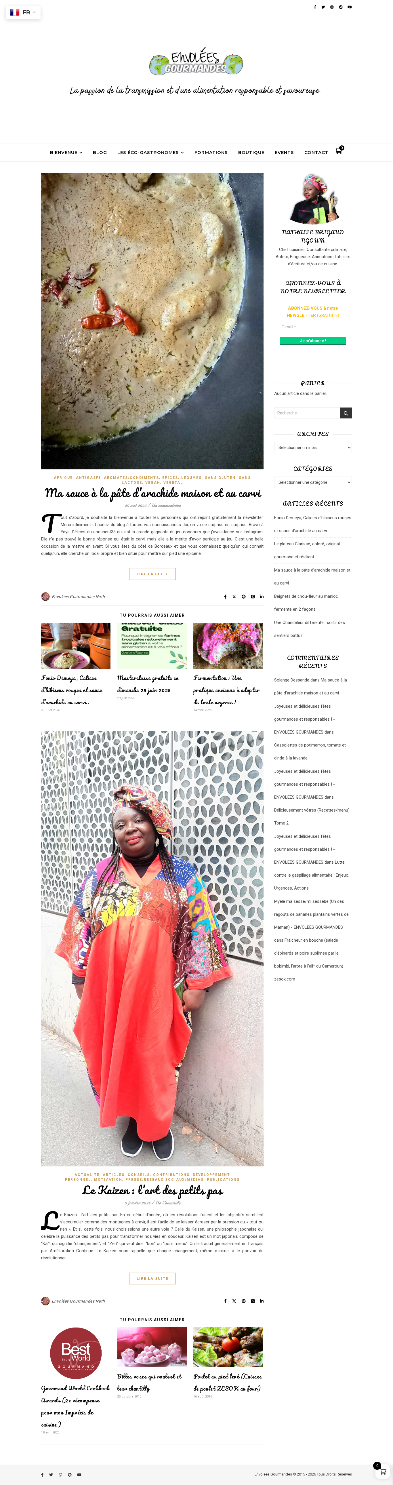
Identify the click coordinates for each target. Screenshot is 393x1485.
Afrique (63, 478)
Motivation (108, 1180)
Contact (316, 152)
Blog (100, 152)
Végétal (173, 483)
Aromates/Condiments (131, 478)
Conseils (139, 1175)
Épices (170, 478)
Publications (223, 1180)
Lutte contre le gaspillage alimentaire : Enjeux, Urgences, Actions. (311, 875)
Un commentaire (165, 505)
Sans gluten (220, 478)
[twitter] (51, 1475)
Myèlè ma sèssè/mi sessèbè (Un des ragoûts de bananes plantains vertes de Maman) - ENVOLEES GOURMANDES (311, 914)
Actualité (87, 1175)
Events (284, 152)
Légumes (191, 478)
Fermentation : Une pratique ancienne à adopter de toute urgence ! (226, 690)
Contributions (171, 1175)
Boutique (251, 152)
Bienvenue (63, 152)
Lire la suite (152, 574)
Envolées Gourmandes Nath (78, 596)
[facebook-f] (42, 1475)
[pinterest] (70, 1475)
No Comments (167, 1202)
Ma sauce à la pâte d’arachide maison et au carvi (152, 492)
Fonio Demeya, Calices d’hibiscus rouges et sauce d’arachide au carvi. (71, 690)
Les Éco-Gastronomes (148, 152)
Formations (211, 152)
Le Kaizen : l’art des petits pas (152, 1190)
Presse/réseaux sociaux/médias (164, 1180)
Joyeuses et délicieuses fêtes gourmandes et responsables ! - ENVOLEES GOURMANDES (304, 719)
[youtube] (79, 1475)
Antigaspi (88, 478)
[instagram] (61, 1475)
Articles (114, 1175)
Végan (152, 483)
